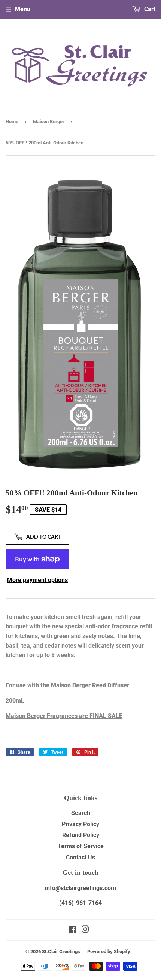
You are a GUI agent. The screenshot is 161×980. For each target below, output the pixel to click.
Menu (22, 9)
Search (80, 812)
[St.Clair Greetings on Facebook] (72, 930)
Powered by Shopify (108, 951)
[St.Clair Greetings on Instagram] (85, 930)
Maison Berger (48, 121)
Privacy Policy (80, 824)
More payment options (37, 580)
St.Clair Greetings (61, 951)
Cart (149, 9)
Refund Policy (80, 835)
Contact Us (80, 857)
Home (12, 121)
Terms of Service (81, 846)
